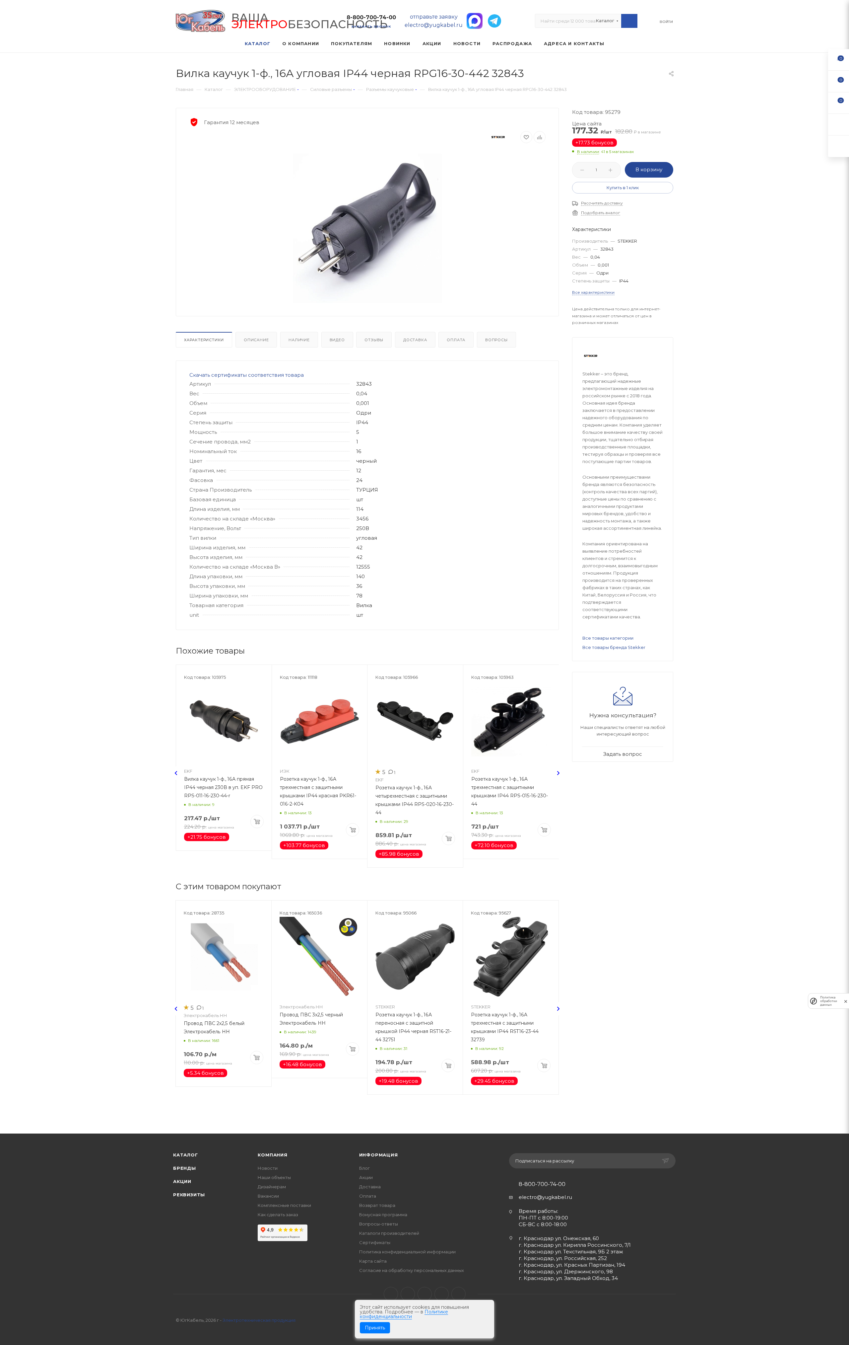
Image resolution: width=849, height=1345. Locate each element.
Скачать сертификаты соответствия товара (246, 375)
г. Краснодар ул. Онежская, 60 (559, 1238)
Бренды (184, 1168)
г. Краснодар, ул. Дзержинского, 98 (566, 1271)
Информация (378, 1154)
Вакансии (268, 1196)
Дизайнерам (272, 1186)
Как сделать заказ (278, 1214)
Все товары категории (607, 638)
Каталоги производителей (389, 1233)
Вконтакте (391, 1294)
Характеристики (204, 340)
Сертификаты (374, 1242)
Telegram (408, 1294)
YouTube (425, 1294)
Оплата (456, 340)
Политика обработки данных (828, 1000)
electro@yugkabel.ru (545, 1197)
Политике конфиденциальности (404, 1314)
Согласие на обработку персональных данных (411, 1270)
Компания (272, 1154)
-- (839, 59)
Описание (256, 340)
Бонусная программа (383, 1214)
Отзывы (373, 340)
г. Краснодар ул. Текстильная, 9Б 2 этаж (571, 1251)
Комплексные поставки (284, 1205)
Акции (182, 1181)
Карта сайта (373, 1261)
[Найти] (629, 21)
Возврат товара (377, 1205)
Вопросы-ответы (378, 1223)
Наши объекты (274, 1177)
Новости (268, 1168)
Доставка (415, 340)
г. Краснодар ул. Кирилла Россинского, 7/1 (575, 1245)
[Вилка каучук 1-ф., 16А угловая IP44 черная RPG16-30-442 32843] (367, 228)
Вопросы (496, 340)
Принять (375, 1328)
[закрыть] (845, 1001)
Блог (364, 1168)
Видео (337, 340)
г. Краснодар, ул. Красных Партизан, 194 (572, 1265)
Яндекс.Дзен (458, 1294)
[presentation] (176, 773)
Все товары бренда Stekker (613, 647)
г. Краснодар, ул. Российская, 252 (563, 1258)
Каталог (185, 1154)
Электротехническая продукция (259, 1320)
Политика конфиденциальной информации (407, 1251)
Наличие (299, 340)
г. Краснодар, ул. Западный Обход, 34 (568, 1278)
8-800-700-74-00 (371, 17)
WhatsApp (441, 1294)
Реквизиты (189, 1194)
